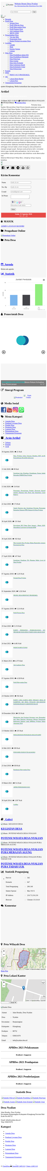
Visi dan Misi (14, 37)
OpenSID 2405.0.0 (18, 1166)
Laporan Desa (10, 429)
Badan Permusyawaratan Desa (20, 41)
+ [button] (4, 951)
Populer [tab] (8, 444)
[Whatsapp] (28, 168)
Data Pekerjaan (15, 59)
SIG (6, 77)
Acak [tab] (7, 446)
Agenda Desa (21, 103)
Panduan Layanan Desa (13, 423)
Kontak (7, 71)
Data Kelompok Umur (17, 67)
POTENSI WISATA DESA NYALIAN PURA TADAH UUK (22, 865)
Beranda (8, 19)
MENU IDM (14, 33)
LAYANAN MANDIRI (15, 226)
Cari (34, 12)
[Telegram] (18, 168)
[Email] (12, 168)
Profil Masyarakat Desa (18, 27)
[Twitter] (8, 168)
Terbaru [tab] (8, 442)
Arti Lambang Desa (16, 31)
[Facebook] (3, 168)
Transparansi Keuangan (13, 83)
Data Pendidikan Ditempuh (19, 57)
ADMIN (4, 226)
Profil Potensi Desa (16, 29)
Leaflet (27, 969)
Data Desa (8, 53)
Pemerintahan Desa (12, 35)
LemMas (8, 43)
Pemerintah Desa (15, 39)
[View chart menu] (44, 280)
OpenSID (43, 969)
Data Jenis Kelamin (16, 63)
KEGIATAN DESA (11, 828)
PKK (11, 47)
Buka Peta (4, 971)
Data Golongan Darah (17, 65)
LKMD (12, 45)
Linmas (12, 51)
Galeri (8, 819)
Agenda (8, 264)
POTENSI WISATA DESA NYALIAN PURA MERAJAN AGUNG (22, 851)
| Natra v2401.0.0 (32, 1166)
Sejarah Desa (14, 23)
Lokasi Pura (14, 81)
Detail (12, 1002)
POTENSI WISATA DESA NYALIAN (22, 838)
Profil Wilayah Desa (17, 25)
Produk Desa (9, 425)
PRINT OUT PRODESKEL (20, 75)
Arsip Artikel (12, 437)
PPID (7, 73)
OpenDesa (6, 1166)
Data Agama (14, 61)
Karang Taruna (15, 49)
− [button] (4, 954)
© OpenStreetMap (35, 969)
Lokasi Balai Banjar (16, 79)
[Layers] (43, 951)
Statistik (9, 273)
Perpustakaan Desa (11, 431)
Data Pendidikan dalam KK (19, 55)
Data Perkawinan (16, 69)
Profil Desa (9, 21)
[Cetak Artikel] (23, 168)
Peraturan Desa (10, 427)
